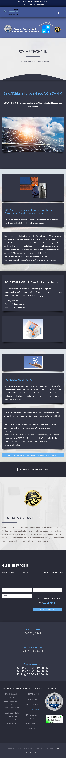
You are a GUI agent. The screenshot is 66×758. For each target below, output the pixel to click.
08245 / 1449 (33, 633)
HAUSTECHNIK (33, 704)
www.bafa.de (15, 399)
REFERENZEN (33, 723)
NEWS (33, 729)
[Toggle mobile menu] (62, 13)
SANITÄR (33, 699)
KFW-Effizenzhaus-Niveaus (33, 716)
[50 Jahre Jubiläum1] (33, 490)
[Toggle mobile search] (58, 13)
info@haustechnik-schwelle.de (41, 1)
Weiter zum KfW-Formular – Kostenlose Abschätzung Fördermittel (31, 434)
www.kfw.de (55, 416)
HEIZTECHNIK (33, 694)
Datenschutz (41, 752)
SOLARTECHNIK (33, 709)
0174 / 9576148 (33, 650)
